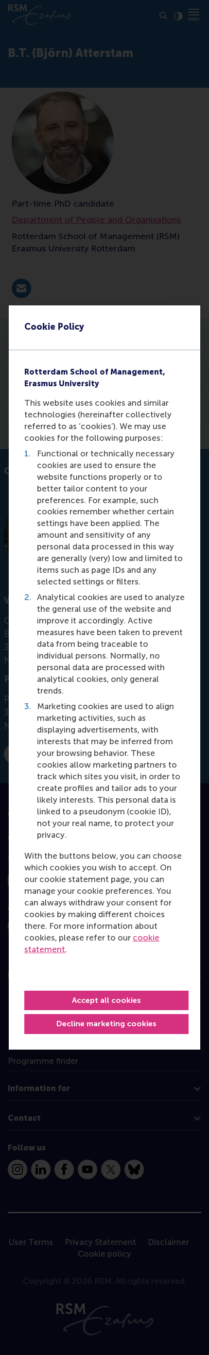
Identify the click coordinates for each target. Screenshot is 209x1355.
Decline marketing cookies (106, 1023)
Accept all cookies (106, 1000)
